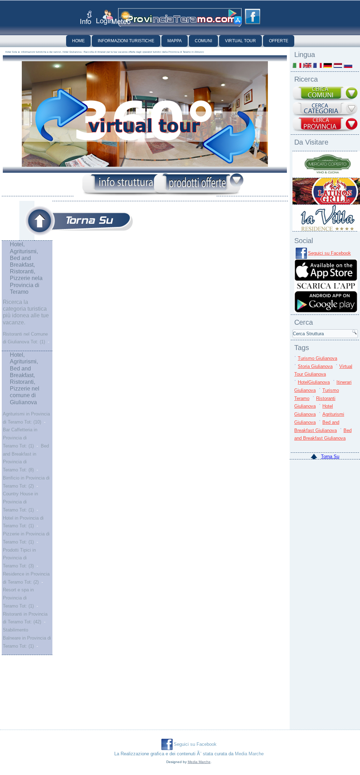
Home (78, 40)
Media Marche (249, 753)
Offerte (278, 40)
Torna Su (330, 456)
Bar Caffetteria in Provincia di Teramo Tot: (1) (20, 438)
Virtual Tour (240, 40)
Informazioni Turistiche (126, 40)
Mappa (174, 40)
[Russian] (347, 65)
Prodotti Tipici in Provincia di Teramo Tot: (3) (19, 558)
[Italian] (296, 65)
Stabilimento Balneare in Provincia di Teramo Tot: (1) (27, 638)
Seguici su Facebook (329, 253)
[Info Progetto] (86, 17)
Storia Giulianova (315, 366)
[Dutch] (337, 65)
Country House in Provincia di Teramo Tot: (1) (20, 502)
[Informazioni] (127, 184)
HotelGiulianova (314, 382)
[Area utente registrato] (104, 17)
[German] (327, 65)
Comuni (203, 40)
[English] (307, 65)
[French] (317, 65)
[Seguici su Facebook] (252, 16)
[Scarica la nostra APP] (326, 311)
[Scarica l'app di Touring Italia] (235, 17)
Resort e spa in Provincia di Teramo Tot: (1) (18, 598)
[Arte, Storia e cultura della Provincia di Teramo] (79, 220)
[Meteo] (122, 17)
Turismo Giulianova (317, 358)
